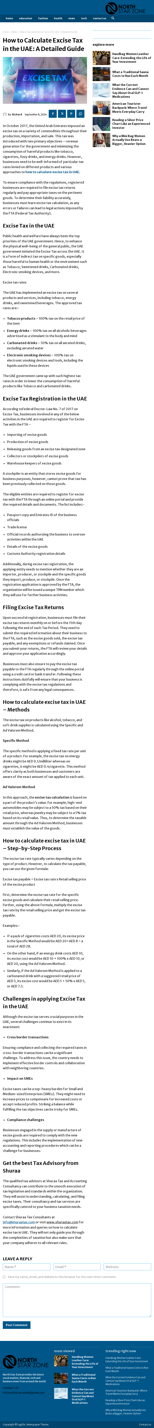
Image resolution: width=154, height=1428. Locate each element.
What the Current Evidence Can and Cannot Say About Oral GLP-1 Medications (83, 1396)
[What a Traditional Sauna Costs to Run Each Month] (101, 74)
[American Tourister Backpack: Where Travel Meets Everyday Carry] (101, 108)
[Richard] (5, 115)
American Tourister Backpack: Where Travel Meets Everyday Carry (129, 107)
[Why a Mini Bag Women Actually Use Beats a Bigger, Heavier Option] (101, 140)
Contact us (145, 1424)
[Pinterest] (71, 114)
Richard (17, 114)
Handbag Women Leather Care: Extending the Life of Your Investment (131, 58)
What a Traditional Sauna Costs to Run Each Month (130, 74)
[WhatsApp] (80, 114)
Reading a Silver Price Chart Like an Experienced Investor (131, 124)
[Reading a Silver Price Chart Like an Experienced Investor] (101, 124)
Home (6, 32)
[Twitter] (62, 114)
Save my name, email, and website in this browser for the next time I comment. (62, 1277)
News (14, 32)
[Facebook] (53, 114)
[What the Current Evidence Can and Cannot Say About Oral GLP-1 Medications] (101, 90)
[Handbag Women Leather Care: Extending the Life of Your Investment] (101, 58)
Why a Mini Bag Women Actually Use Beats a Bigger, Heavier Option (129, 140)
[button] (112, 18)
